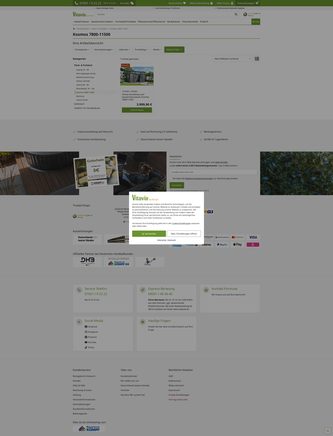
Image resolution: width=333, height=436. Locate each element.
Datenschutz (161, 240)
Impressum (171, 240)
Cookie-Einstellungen (181, 223)
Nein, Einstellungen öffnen (184, 233)
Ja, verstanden (149, 233)
